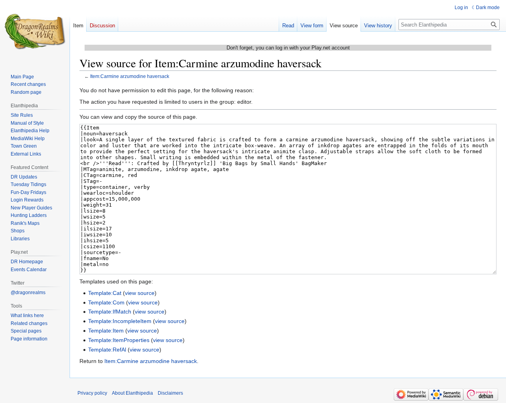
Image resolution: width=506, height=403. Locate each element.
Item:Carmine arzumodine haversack (129, 76)
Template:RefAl (107, 349)
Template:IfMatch (109, 311)
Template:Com (106, 302)
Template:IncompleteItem (119, 321)
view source (140, 293)
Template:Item (106, 330)
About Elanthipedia (132, 393)
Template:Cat (104, 293)
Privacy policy (92, 393)
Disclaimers (170, 393)
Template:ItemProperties (118, 340)
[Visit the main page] (34, 31)
